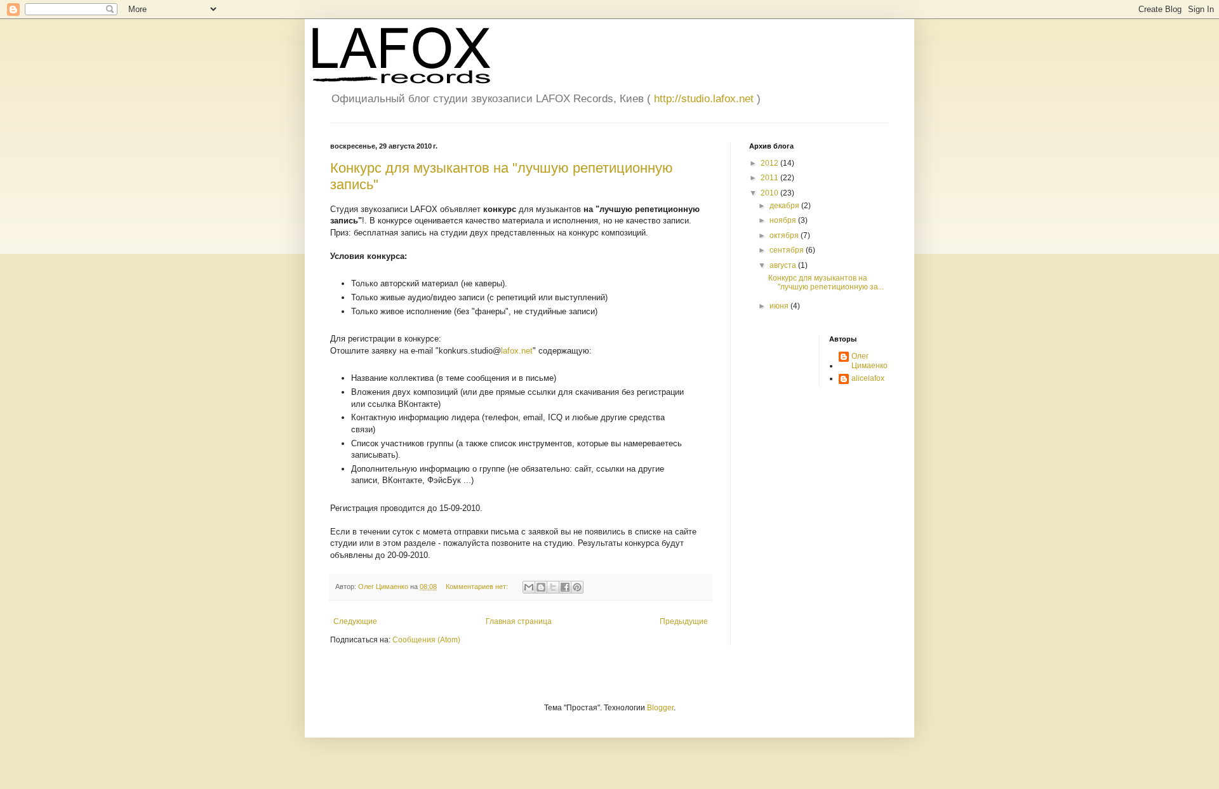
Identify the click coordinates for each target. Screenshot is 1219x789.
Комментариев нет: (478, 586)
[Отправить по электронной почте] (529, 587)
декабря (785, 205)
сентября (787, 250)
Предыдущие (684, 621)
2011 (770, 177)
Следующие (355, 621)
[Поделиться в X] (553, 587)
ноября (783, 220)
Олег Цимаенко (869, 360)
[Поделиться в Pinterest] (577, 587)
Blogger (660, 707)
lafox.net (517, 350)
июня (779, 306)
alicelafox (867, 378)
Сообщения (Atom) (426, 639)
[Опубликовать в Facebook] (565, 587)
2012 (770, 163)
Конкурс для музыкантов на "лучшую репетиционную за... (826, 282)
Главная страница (519, 621)
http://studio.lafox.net (704, 99)
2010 (770, 193)
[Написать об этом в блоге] (541, 587)
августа (783, 265)
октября (785, 235)
